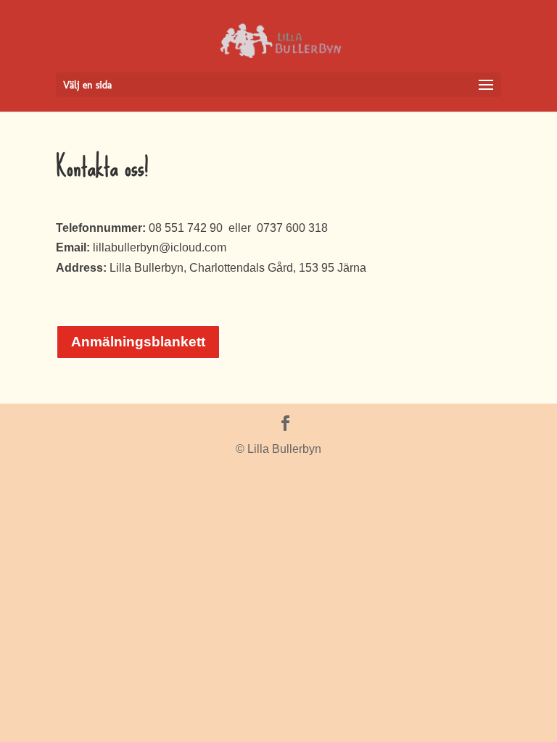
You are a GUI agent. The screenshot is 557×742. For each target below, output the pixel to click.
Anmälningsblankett (138, 341)
